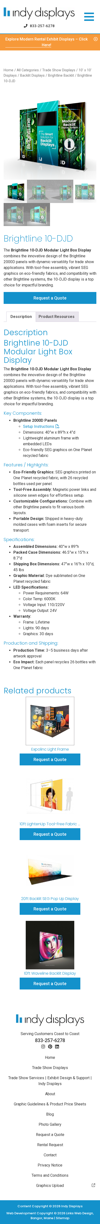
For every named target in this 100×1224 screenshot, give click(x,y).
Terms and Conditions (50, 1175)
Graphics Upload (50, 1185)
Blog (50, 1114)
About (50, 1094)
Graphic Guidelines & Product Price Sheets (50, 1104)
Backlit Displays (32, 75)
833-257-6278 (42, 26)
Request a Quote (50, 297)
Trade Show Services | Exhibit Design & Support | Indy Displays (50, 1081)
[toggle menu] (89, 16)
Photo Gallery (50, 1124)
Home (8, 70)
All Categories (28, 70)
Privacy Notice (50, 1165)
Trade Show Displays (58, 70)
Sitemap (62, 1218)
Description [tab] (21, 316)
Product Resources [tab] (57, 316)
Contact (50, 1155)
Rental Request (50, 1145)
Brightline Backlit (61, 75)
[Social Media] (43, 1047)
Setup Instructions (38, 426)
